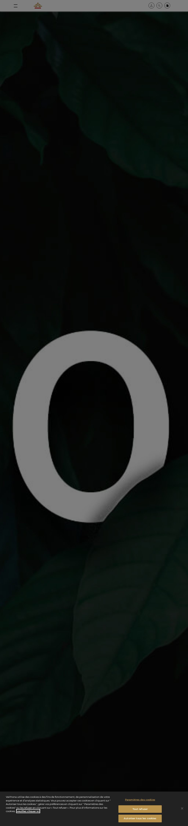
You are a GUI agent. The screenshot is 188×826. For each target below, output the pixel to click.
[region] (94, 809)
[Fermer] (182, 808)
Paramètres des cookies (140, 799)
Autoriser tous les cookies (140, 818)
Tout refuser (140, 808)
